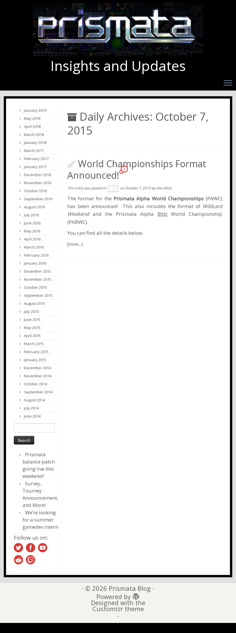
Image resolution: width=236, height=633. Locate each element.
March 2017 (34, 150)
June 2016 (32, 223)
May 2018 (32, 118)
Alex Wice (164, 188)
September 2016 (38, 198)
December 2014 (37, 367)
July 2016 (31, 215)
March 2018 (34, 134)
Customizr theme (118, 609)
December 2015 (37, 271)
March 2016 (34, 247)
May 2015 (32, 327)
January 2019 (35, 110)
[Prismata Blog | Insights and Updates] (118, 29)
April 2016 (32, 239)
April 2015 (32, 335)
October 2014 (35, 383)
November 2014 (37, 375)
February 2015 (36, 351)
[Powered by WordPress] (134, 595)
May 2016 (32, 231)
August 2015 (34, 303)
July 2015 (31, 311)
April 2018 (32, 126)
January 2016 (35, 263)
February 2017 (36, 158)
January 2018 (35, 142)
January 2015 (35, 359)
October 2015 (35, 287)
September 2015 (38, 295)
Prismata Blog (130, 588)
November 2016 (37, 182)
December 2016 (37, 174)
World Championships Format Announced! (136, 169)
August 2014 (34, 400)
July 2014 (31, 408)
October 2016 (35, 190)
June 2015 (32, 319)
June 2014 (32, 416)
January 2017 (35, 166)
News (113, 188)
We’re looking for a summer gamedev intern (40, 519)
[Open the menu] (228, 83)
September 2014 (38, 392)
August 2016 (34, 206)
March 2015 (34, 343)
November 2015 (37, 279)
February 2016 (36, 255)
